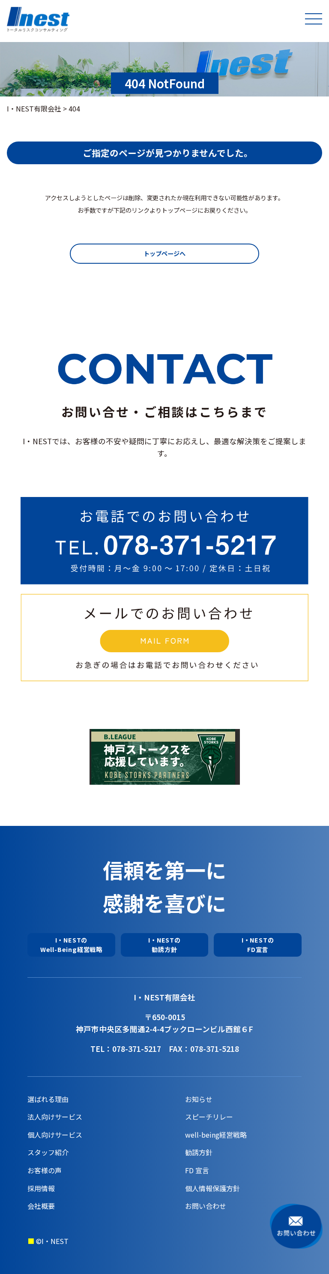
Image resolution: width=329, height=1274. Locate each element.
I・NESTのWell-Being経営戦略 (71, 944)
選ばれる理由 (48, 1099)
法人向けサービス (54, 1116)
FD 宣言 (197, 1170)
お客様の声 (44, 1170)
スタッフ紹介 (48, 1152)
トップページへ (164, 253)
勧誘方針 (198, 1152)
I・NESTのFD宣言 (258, 944)
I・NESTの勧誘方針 (164, 944)
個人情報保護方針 (212, 1188)
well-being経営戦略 (216, 1134)
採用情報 (41, 1188)
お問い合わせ (205, 1206)
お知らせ (198, 1099)
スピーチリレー (209, 1116)
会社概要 (41, 1206)
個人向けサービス (54, 1134)
